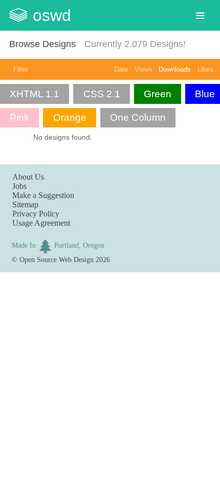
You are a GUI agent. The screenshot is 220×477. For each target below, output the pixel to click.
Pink (19, 117)
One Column (138, 117)
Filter (20, 69)
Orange (69, 117)
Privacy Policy (35, 213)
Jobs (19, 186)
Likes (205, 69)
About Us (28, 176)
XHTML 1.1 (34, 94)
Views (143, 69)
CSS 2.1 (101, 94)
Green (157, 94)
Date (121, 69)
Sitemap (25, 204)
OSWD (52, 15)
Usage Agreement (41, 223)
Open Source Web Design (56, 259)
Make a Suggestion (43, 195)
